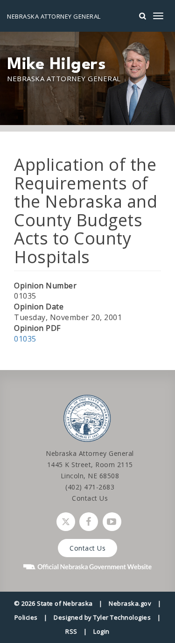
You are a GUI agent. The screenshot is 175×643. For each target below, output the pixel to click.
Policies (26, 617)
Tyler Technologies (122, 617)
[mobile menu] (158, 15)
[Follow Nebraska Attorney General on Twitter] (65, 521)
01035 (25, 339)
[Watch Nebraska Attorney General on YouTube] (112, 521)
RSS (71, 631)
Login (101, 631)
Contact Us (90, 498)
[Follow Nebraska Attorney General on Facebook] (88, 521)
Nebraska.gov (130, 603)
